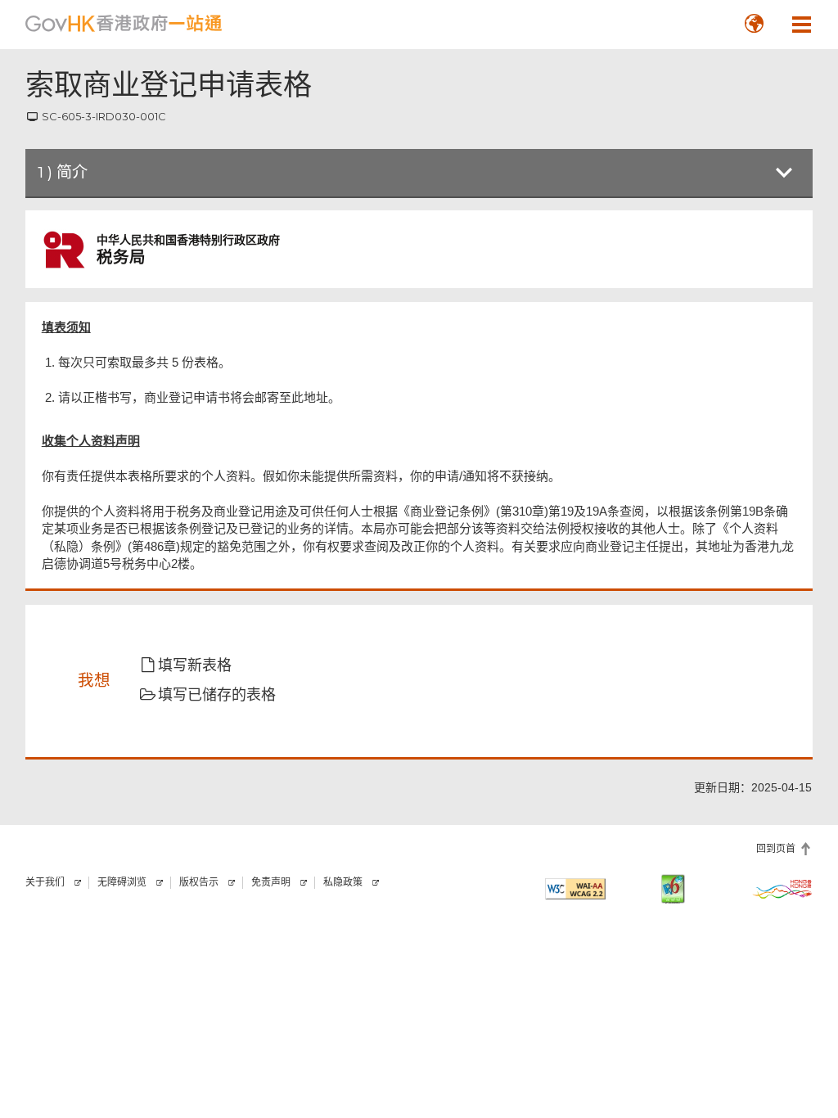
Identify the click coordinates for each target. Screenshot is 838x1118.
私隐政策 (343, 882)
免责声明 (271, 882)
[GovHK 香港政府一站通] (123, 23)
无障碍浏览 (121, 882)
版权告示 (199, 882)
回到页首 (775, 848)
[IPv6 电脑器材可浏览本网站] (672, 889)
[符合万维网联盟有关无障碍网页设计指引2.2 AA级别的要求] (575, 888)
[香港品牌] (782, 889)
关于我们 (45, 882)
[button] (753, 23)
